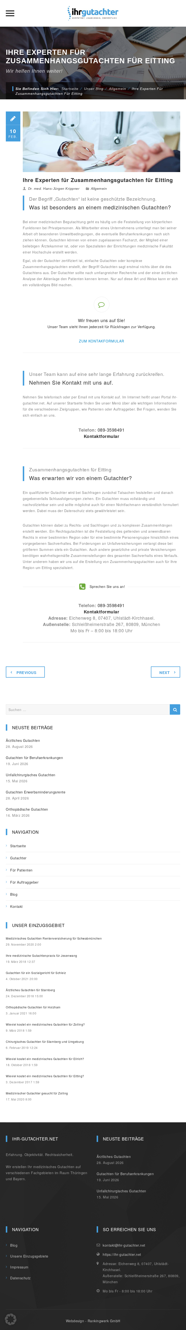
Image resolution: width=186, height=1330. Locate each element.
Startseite (70, 89)
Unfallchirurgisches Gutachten (30, 774)
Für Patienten (21, 870)
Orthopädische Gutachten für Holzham (33, 1007)
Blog (13, 894)
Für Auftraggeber (24, 882)
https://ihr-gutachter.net (122, 1254)
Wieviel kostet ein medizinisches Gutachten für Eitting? (45, 1076)
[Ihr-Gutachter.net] (93, 13)
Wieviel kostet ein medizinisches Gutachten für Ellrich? (45, 1059)
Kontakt (16, 906)
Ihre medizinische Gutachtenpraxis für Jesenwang (41, 955)
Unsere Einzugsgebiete (29, 1256)
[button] (10, 1319)
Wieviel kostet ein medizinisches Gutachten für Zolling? (45, 1024)
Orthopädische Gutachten (27, 809)
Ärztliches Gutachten (23, 740)
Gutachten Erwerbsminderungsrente (35, 792)
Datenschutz (20, 1277)
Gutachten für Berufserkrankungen (34, 757)
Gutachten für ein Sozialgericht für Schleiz (36, 973)
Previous (26, 672)
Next (164, 672)
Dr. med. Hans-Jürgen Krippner (54, 188)
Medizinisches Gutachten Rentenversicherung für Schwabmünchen (54, 938)
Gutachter (18, 857)
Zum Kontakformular (101, 341)
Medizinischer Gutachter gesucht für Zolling (37, 1093)
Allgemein (99, 188)
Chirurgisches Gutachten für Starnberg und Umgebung (45, 1041)
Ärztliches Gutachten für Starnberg (30, 990)
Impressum (19, 1267)
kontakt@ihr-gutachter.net (124, 1245)
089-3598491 (111, 430)
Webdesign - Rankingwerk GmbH (93, 1320)
